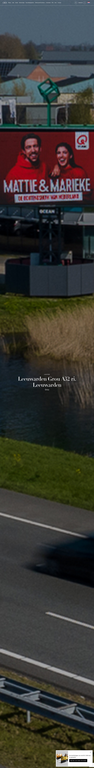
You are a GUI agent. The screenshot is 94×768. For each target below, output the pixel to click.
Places (9, 2)
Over (56, 2)
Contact (59, 2)
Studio (16, 2)
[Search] (75, 2)
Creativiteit (48, 2)
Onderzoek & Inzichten (40, 2)
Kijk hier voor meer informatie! (78, 760)
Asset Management (30, 2)
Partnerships (21, 2)
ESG (52, 2)
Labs (13, 2)
